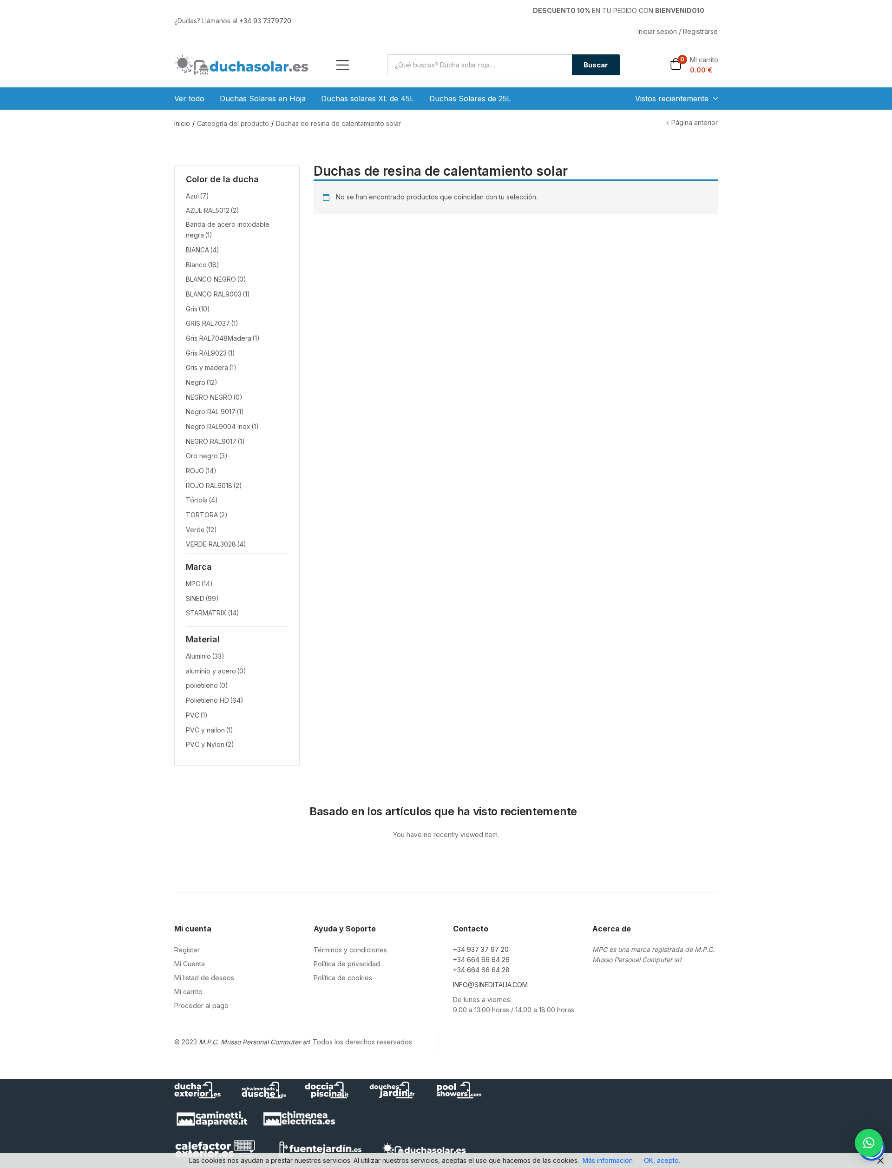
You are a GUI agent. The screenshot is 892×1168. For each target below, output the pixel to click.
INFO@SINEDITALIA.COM (490, 985)
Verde (201, 530)
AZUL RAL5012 (212, 210)
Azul (197, 196)
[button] (694, 65)
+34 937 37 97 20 (481, 949)
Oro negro (207, 456)
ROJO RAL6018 (214, 485)
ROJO (201, 471)
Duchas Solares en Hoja (263, 98)
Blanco (202, 265)
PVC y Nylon (210, 744)
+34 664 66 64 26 (481, 959)
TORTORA (207, 515)
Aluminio (205, 656)
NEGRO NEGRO (214, 397)
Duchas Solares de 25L (470, 98)
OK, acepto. (662, 1160)
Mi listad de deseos (204, 978)
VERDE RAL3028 (216, 544)
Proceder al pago (201, 1006)
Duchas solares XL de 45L (367, 98)
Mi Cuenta (189, 964)
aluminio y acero (216, 671)
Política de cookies (343, 978)
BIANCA (202, 250)
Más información (608, 1160)
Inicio (182, 123)
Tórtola (202, 500)
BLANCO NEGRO (216, 279)
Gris (198, 309)
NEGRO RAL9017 (215, 441)
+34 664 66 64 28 (481, 970)
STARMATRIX (212, 613)
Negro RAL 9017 (215, 412)
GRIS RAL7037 (212, 323)
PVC (197, 715)
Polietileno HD (214, 700)
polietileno (207, 685)
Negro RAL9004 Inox (222, 426)
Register (187, 950)
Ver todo (189, 98)
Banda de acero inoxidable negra (227, 229)
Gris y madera (211, 367)
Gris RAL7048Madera (223, 338)
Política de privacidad (347, 964)
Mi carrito (188, 992)
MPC (199, 583)
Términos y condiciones (350, 950)
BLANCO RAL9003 (218, 294)
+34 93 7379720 (265, 21)
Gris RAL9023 (210, 353)
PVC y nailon (209, 730)
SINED (202, 598)
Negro (201, 382)
